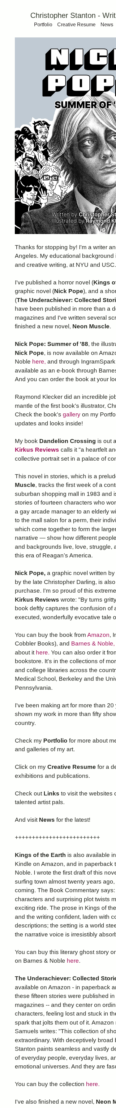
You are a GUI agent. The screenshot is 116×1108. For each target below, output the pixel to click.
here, (39, 361)
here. (42, 652)
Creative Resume (76, 24)
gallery (71, 414)
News (107, 24)
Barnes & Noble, (93, 643)
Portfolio (43, 24)
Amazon (98, 635)
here (73, 960)
